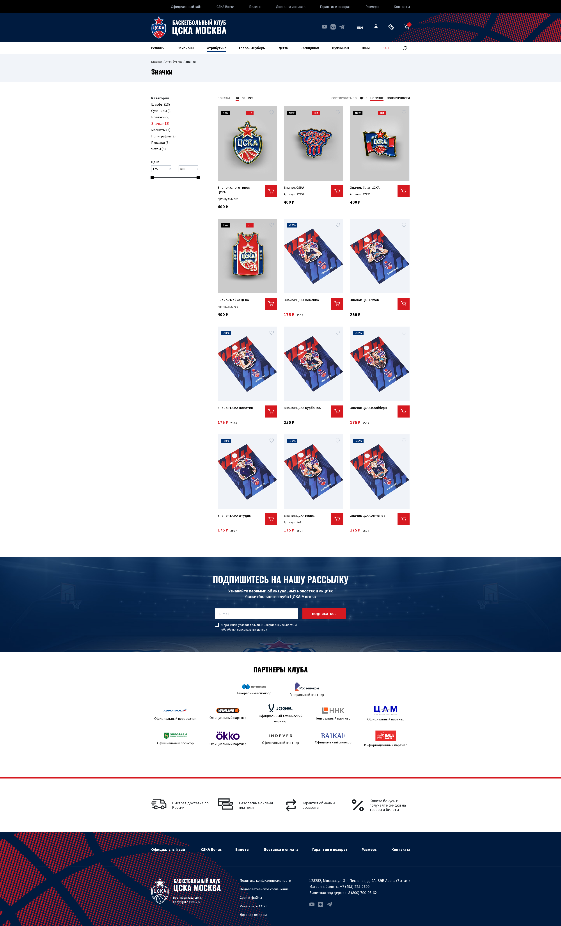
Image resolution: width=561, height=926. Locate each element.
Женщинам (310, 48)
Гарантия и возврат (335, 6)
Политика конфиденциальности (265, 880)
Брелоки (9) (160, 117)
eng (360, 27)
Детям (283, 48)
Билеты (255, 6)
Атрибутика (216, 48)
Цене (363, 98)
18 (237, 98)
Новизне (376, 98)
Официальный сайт (186, 6)
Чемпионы (186, 48)
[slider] (152, 177)
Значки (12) (160, 123)
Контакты (402, 6)
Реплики (158, 48)
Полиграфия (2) (163, 136)
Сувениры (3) (161, 110)
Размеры (372, 6)
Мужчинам (340, 48)
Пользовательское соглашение (264, 889)
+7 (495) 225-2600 (354, 886)
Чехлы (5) (158, 149)
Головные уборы (252, 48)
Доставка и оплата (290, 6)
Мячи (366, 48)
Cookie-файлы (251, 897)
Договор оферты (253, 914)
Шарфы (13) (160, 104)
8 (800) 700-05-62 (362, 892)
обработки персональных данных (244, 629)
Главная (157, 62)
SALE (386, 48)
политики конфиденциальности (272, 625)
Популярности (398, 98)
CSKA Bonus (225, 6)
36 (243, 98)
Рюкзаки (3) (160, 142)
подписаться (324, 613)
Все (250, 98)
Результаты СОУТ (253, 906)
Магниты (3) (160, 130)
